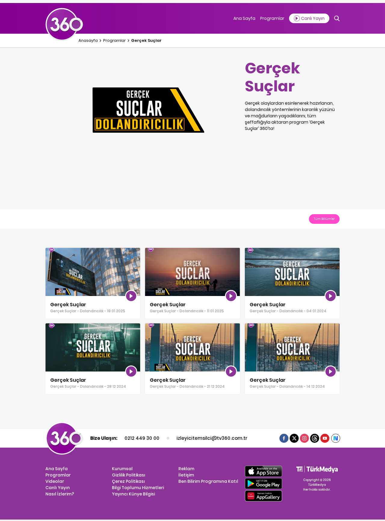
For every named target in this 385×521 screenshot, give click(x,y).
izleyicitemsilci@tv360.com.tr (212, 438)
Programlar (272, 18)
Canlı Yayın (57, 488)
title (49, 251)
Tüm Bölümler (324, 219)
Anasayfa (88, 40)
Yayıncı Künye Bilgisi (133, 494)
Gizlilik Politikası (128, 475)
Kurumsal (122, 469)
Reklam (186, 469)
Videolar (54, 481)
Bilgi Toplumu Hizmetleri (138, 488)
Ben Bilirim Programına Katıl (208, 481)
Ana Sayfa (244, 18)
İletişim (186, 475)
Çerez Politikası (128, 481)
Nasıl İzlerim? (59, 494)
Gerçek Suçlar (146, 40)
